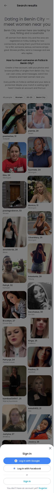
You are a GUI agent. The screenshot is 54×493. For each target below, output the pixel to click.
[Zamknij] (50, 448)
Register (43, 488)
